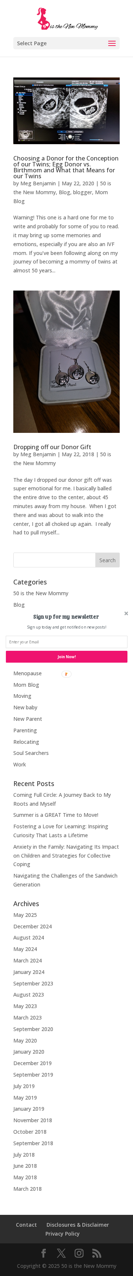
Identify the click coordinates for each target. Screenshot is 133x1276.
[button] (66, 616)
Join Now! (67, 656)
